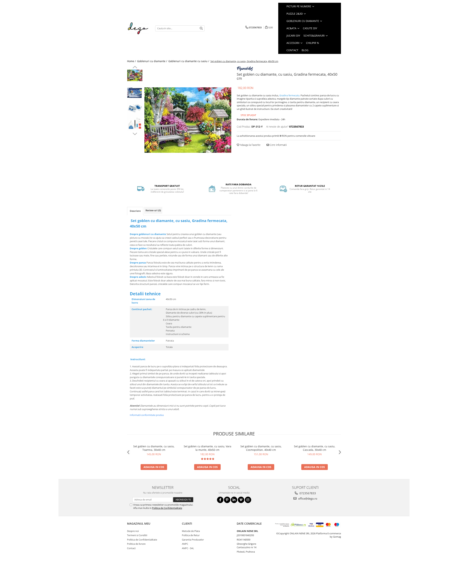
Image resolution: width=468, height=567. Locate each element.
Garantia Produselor (193, 539)
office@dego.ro (307, 498)
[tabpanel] (187, 120)
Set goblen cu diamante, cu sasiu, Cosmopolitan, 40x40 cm (261, 448)
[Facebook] (220, 500)
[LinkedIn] (234, 500)
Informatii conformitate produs (147, 415)
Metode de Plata (191, 531)
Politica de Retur (191, 535)
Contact (131, 548)
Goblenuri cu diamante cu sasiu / (189, 61)
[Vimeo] (241, 500)
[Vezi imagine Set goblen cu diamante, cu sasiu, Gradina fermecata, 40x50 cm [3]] (134, 123)
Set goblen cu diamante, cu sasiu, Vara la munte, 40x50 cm (207, 448)
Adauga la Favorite (250, 145)
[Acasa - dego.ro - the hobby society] (138, 28)
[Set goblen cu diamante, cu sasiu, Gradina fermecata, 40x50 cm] (187, 120)
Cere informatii (278, 145)
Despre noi (133, 531)
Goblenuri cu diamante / (152, 61)
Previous (134, 67)
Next (134, 133)
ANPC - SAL (188, 548)
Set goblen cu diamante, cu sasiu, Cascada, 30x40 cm (314, 448)
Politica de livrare (136, 543)
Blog (305, 50)
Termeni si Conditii (137, 535)
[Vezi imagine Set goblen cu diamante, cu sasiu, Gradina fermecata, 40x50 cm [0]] (134, 75)
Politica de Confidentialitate (167, 508)
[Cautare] (201, 28)
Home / (132, 61)
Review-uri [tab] (153, 210)
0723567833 (307, 493)
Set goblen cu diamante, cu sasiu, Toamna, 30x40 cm (154, 448)
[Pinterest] (227, 500)
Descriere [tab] (135, 211)
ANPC (185, 543)
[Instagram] (248, 500)
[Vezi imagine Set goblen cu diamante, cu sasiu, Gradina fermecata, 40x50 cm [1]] (134, 92)
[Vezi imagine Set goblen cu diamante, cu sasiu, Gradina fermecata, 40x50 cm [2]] (134, 108)
